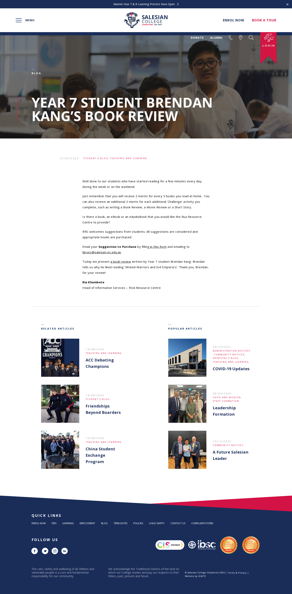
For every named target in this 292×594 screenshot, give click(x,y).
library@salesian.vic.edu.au (101, 252)
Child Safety (156, 523)
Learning (68, 523)
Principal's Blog (226, 358)
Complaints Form (202, 523)
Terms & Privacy (237, 572)
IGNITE (202, 576)
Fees (54, 523)
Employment (87, 523)
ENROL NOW (233, 20)
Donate (197, 37)
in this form (158, 247)
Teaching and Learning (129, 158)
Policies (138, 523)
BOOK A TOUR (264, 20)
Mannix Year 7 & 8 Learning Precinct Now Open (144, 4)
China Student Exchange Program (100, 455)
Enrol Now (39, 523)
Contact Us (177, 523)
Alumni (216, 37)
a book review (120, 261)
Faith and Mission (227, 397)
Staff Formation (226, 400)
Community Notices (229, 354)
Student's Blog (95, 158)
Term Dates (120, 523)
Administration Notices (231, 350)
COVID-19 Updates (231, 368)
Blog (104, 523)
